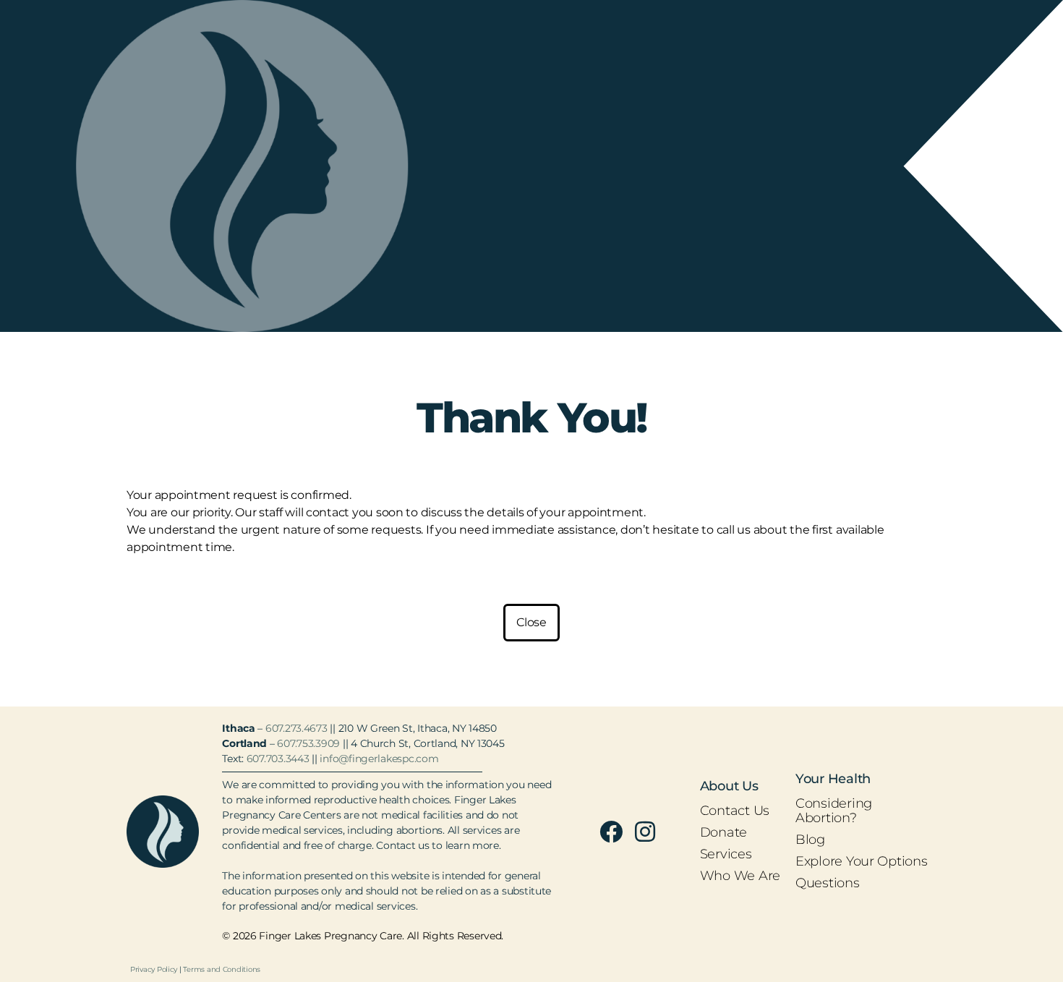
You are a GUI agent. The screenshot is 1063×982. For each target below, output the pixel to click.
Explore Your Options (861, 861)
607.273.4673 (296, 728)
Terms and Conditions (222, 969)
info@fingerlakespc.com (379, 758)
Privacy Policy (153, 969)
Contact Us (734, 811)
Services (726, 854)
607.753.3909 (308, 743)
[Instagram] (645, 831)
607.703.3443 (278, 758)
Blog (810, 839)
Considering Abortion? (833, 810)
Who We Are (740, 876)
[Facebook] (611, 831)
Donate (723, 832)
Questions (827, 883)
